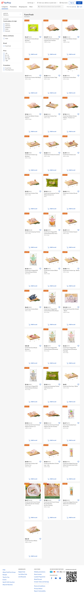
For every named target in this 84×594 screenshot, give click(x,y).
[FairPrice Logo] (6, 2)
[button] (75, 7)
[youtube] (55, 579)
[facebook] (51, 579)
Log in (79, 2)
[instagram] (60, 579)
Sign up (72, 2)
